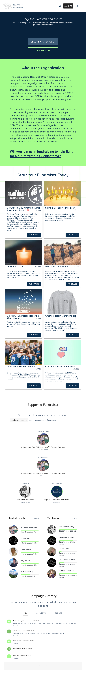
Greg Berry (26, 549)
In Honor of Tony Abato (68, 526)
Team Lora (64, 549)
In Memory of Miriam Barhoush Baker (68, 571)
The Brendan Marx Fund (68, 560)
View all (36, 518)
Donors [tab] (58, 613)
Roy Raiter (25, 560)
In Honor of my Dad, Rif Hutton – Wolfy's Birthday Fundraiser (30, 527)
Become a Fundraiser (43, 42)
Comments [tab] (41, 613)
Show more (42, 666)
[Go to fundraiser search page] (60, 6)
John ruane (25, 538)
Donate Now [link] (43, 50)
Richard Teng (27, 572)
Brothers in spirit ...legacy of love (68, 537)
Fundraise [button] (34, 235)
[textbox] (52, 420)
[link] (13, 6)
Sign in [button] (78, 6)
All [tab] (25, 613)
